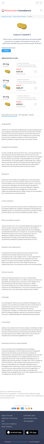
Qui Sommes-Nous (30, 418)
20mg (6, 51)
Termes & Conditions (9, 424)
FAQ (3, 421)
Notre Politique (7, 427)
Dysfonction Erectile (19, 16)
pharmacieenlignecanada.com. (20, 442)
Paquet (31, 115)
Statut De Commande (9, 418)
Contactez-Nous (29, 416)
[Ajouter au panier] (35, 71)
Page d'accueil (6, 16)
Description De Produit (9, 115)
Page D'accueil (7, 416)
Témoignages (23, 115)
